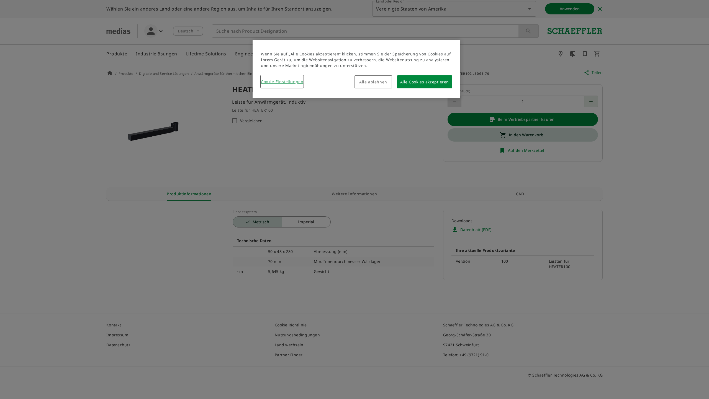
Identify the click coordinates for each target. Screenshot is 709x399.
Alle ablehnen (373, 82)
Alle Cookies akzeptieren (424, 82)
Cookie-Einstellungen (282, 81)
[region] (356, 69)
